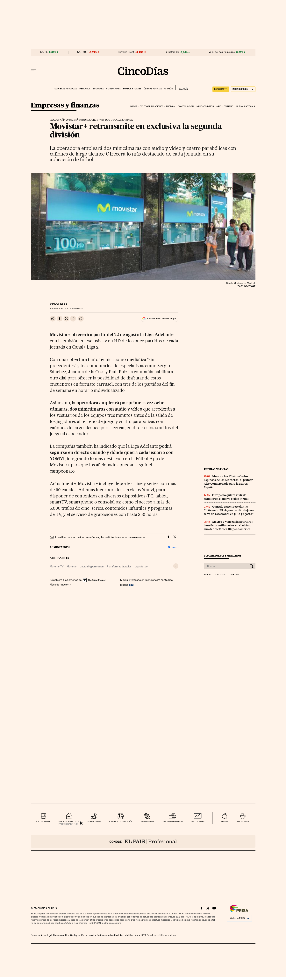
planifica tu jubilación (120, 822)
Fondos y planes (132, 88)
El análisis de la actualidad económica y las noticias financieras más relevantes (100, 537)
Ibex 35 (43, 52)
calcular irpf (43, 822)
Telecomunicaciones (151, 106)
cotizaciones (197, 822)
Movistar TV (57, 566)
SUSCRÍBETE (220, 89)
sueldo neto (94, 822)
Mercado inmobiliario (209, 106)
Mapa (137, 935)
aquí (131, 584)
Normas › (173, 547)
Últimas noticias (153, 88)
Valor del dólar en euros (222, 52)
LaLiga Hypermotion (92, 566)
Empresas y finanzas (65, 88)
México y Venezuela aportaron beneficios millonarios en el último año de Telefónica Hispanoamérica (228, 525)
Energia (170, 106)
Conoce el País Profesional (143, 841)
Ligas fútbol (141, 566)
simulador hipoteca (69, 822)
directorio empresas (172, 822)
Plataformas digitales (119, 566)
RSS (143, 935)
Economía (98, 88)
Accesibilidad (126, 935)
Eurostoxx (220, 574)
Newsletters (152, 935)
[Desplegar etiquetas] (175, 566)
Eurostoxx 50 (172, 52)
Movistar (72, 566)
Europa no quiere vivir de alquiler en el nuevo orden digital (226, 497)
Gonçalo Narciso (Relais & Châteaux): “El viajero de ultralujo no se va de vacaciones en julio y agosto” (229, 510)
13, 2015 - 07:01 (71, 308)
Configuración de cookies (83, 935)
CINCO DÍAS (58, 304)
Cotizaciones (113, 88)
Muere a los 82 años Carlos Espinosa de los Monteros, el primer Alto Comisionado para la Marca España (228, 482)
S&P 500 (82, 52)
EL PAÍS (181, 87)
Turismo (228, 106)
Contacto (35, 935)
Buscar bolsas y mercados (222, 555)
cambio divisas (147, 822)
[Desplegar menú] (33, 71)
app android (243, 822)
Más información (59, 584)
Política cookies (61, 935)
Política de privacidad (108, 935)
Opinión (168, 88)
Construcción (185, 106)
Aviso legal (46, 935)
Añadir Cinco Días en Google (161, 318)
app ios (224, 822)
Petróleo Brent (126, 52)
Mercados (84, 88)
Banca (133, 106)
